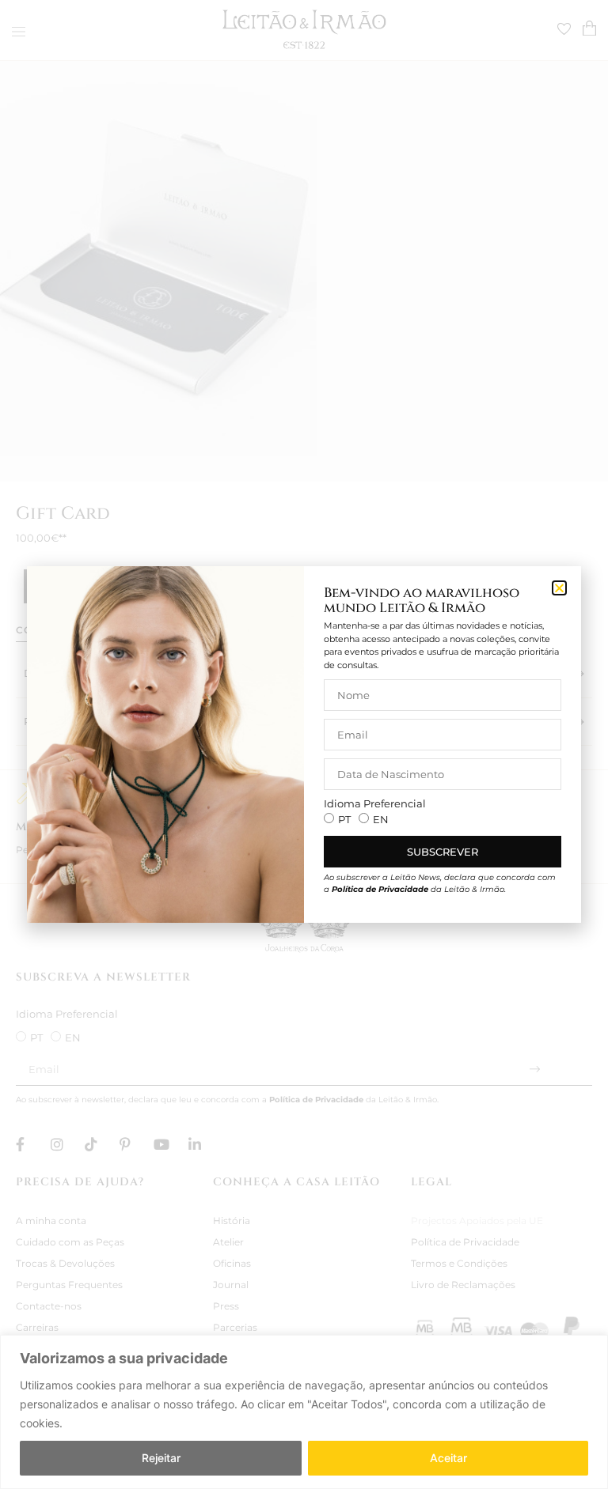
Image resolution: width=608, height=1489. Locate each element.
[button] (559, 588)
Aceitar (448, 1457)
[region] (304, 1412)
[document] (304, 744)
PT (344, 819)
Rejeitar (161, 1457)
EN (381, 819)
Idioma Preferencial (375, 804)
